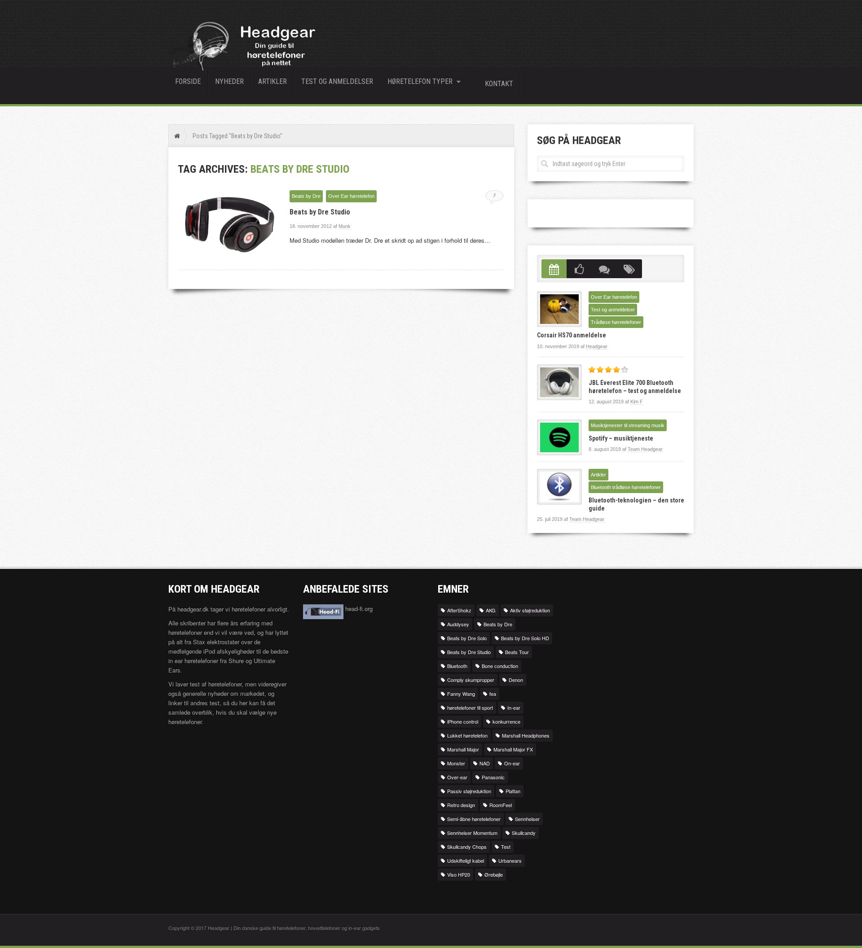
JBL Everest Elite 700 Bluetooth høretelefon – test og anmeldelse (635, 386)
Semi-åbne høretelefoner (474, 818)
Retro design (461, 804)
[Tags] (629, 269)
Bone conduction (500, 665)
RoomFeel (500, 804)
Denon (516, 679)
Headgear (596, 346)
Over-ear (457, 777)
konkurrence (506, 721)
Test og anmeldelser (337, 81)
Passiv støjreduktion (469, 791)
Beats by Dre (306, 196)
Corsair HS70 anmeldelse (571, 335)
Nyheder (229, 81)
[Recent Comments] (604, 269)
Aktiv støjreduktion (530, 610)
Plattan (513, 791)
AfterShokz (459, 610)
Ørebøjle (493, 874)
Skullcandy (524, 832)
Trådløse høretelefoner (616, 322)
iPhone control (462, 721)
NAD (484, 763)
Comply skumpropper (470, 679)
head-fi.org (358, 608)
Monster (456, 763)
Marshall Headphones (526, 735)
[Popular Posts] (579, 269)
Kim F (636, 401)
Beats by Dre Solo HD (525, 638)
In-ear (513, 707)
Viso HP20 (458, 874)
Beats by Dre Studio (320, 212)
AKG (491, 610)
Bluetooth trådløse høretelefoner (626, 487)
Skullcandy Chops (467, 846)
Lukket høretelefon (467, 735)
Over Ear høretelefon (351, 196)
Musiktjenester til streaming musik (627, 425)
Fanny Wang (461, 693)
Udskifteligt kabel (465, 860)
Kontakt (499, 83)
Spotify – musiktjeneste (621, 438)
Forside (188, 81)
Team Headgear (645, 449)
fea (492, 693)
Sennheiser (527, 818)
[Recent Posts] (554, 269)
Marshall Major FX (513, 749)
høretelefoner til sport (470, 707)
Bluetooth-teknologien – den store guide (636, 504)
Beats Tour (517, 651)
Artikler (272, 81)
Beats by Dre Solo (467, 638)
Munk (345, 226)
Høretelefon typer (417, 82)
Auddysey (458, 624)
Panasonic (493, 777)
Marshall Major (463, 749)
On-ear (512, 763)
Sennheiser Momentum (472, 832)
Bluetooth (457, 665)
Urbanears (510, 860)
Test (505, 846)
